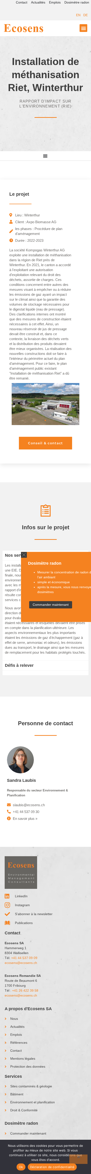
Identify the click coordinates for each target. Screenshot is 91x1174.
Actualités (38, 2)
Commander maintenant (51, 605)
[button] (24, 555)
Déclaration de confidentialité (52, 1167)
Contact (21, 2)
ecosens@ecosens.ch (21, 963)
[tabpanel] (45, 404)
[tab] (45, 672)
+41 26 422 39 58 (25, 990)
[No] (78, 1159)
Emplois (55, 2)
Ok (21, 1167)
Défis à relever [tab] (19, 665)
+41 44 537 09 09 (24, 958)
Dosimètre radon (76, 2)
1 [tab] (45, 420)
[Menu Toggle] (45, 155)
